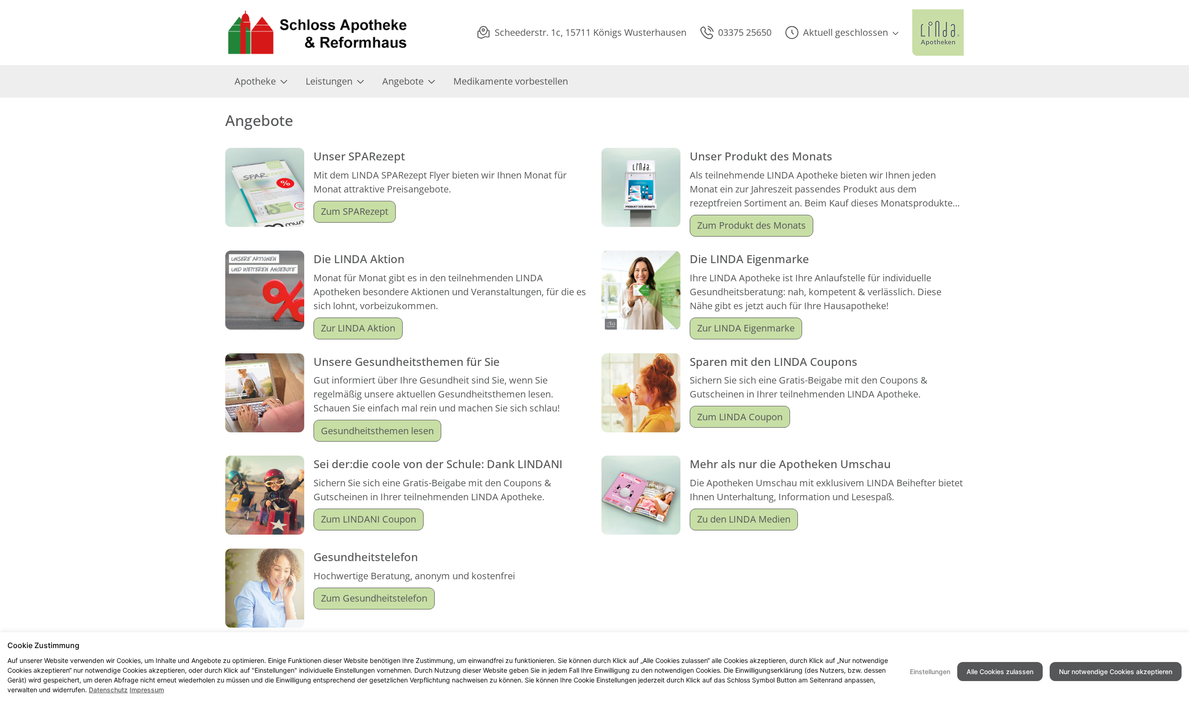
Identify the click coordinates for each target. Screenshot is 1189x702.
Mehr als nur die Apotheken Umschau (790, 463)
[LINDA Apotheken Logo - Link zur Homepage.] (938, 32)
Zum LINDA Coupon (740, 417)
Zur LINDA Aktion (358, 328)
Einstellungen (930, 672)
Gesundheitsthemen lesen (377, 430)
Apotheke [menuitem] (255, 81)
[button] (841, 33)
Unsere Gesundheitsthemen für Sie (407, 361)
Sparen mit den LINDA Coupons (773, 361)
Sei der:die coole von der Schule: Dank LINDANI (438, 463)
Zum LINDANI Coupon (368, 519)
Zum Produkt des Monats (751, 225)
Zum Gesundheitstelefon (374, 598)
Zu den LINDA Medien (743, 519)
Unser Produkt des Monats (761, 156)
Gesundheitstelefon (366, 556)
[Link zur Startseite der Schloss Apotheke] (317, 32)
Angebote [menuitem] (403, 81)
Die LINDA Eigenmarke (749, 258)
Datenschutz (108, 690)
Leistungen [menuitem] (329, 81)
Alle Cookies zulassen (1000, 672)
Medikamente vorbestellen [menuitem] (510, 81)
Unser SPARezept (359, 156)
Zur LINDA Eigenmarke (746, 328)
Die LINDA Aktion (359, 258)
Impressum (147, 690)
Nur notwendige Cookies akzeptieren (1115, 672)
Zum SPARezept (354, 211)
